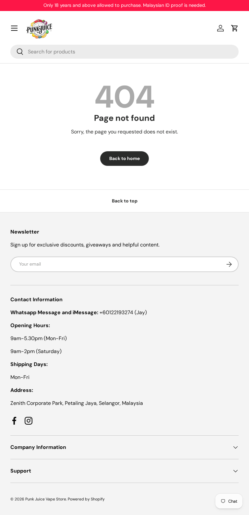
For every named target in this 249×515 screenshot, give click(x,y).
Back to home (124, 158)
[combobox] (124, 52)
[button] (235, 28)
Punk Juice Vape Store (45, 499)
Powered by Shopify (86, 499)
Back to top (124, 201)
